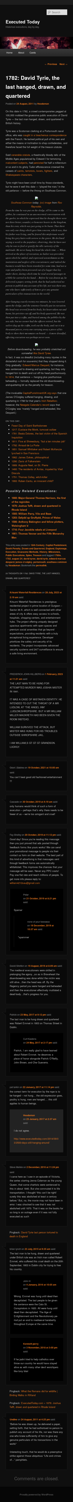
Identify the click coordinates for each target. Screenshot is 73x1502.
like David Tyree (42, 353)
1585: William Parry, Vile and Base (31, 513)
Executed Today (23, 21)
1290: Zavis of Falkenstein (26, 461)
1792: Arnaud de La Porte (25, 445)
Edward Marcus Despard (36, 365)
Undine (13, 1419)
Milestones (54, 551)
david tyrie (42, 558)
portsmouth (39, 562)
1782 (8, 558)
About (21, 52)
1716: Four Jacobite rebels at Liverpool (34, 529)
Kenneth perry (31, 1343)
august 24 (17, 558)
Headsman (43, 103)
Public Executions (15, 555)
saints (20, 171)
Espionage (61, 548)
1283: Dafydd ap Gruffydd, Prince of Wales (36, 517)
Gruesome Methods (27, 551)
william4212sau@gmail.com (25, 883)
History (43, 551)
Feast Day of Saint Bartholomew (29, 425)
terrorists (30, 171)
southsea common (57, 562)
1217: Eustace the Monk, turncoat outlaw (34, 429)
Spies (29, 555)
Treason (37, 555)
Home (9, 52)
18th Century (38, 545)
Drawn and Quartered (33, 548)
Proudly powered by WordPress (36, 1494)
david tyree (30, 558)
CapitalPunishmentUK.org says (40, 393)
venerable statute (20, 155)
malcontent (12, 162)
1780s (57, 555)
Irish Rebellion (49, 401)
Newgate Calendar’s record (34, 404)
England (50, 548)
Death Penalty (13, 548)
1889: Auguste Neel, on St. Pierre (30, 465)
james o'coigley (24, 562)
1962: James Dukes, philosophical (30, 457)
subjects (23, 162)
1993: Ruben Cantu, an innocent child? (33, 481)
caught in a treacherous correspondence (44, 135)
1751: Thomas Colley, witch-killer (29, 477)
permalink (41, 565)
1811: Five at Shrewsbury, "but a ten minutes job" (38, 441)
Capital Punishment (56, 545)
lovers (39, 171)
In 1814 (10, 377)
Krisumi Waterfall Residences (26, 592)
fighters (48, 171)
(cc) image (45, 202)
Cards (33, 52)
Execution (11, 551)
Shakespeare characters (19, 174)
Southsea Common (21, 202)
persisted (39, 162)
